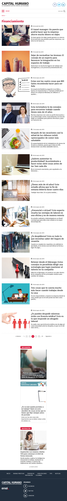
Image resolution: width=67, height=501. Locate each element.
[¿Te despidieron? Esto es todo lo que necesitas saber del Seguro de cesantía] (16, 252)
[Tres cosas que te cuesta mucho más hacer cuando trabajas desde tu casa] (16, 304)
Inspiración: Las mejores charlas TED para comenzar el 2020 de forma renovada (32, 454)
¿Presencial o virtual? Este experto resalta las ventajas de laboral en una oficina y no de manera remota (47, 213)
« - (19, 336)
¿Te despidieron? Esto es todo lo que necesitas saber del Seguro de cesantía (47, 239)
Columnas (39, 475)
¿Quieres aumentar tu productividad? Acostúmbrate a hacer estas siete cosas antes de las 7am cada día (46, 162)
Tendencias (30, 473)
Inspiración (29, 475)
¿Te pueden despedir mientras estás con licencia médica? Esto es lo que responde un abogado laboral (47, 317)
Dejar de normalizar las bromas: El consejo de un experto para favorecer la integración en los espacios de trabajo (47, 59)
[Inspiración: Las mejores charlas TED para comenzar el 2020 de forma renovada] (33, 450)
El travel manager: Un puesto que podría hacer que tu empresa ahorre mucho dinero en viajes (47, 32)
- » (47, 336)
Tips (51, 473)
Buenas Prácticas (18, 473)
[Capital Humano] (15, 6)
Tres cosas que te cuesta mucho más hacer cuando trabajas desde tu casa (47, 290)
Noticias (57, 473)
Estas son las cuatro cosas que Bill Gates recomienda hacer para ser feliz (47, 83)
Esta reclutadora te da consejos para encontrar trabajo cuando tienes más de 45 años (46, 109)
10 (42, 336)
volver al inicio (34, 466)
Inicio (3, 15)
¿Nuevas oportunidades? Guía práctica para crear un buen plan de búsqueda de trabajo (33, 375)
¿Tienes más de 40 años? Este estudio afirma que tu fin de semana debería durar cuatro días (47, 187)
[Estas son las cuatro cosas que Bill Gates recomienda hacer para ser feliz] (16, 97)
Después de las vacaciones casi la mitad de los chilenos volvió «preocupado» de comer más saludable (47, 137)
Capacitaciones (42, 473)
